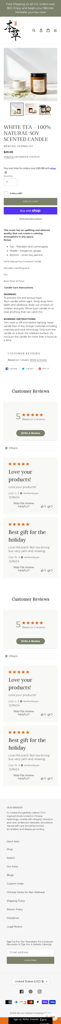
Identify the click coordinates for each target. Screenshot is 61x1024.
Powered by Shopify (42, 1013)
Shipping (9, 156)
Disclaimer (13, 918)
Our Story (12, 866)
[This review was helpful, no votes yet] (42, 506)
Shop (10, 849)
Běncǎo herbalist (25, 1013)
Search (11, 857)
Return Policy (15, 909)
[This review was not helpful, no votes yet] (48, 506)
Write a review (38, 359)
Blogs (10, 875)
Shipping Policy (16, 900)
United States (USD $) (29, 981)
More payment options (30, 218)
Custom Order (15, 883)
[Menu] (55, 30)
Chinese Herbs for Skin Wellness (26, 892)
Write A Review (30, 433)
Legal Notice (14, 926)
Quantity (8, 176)
